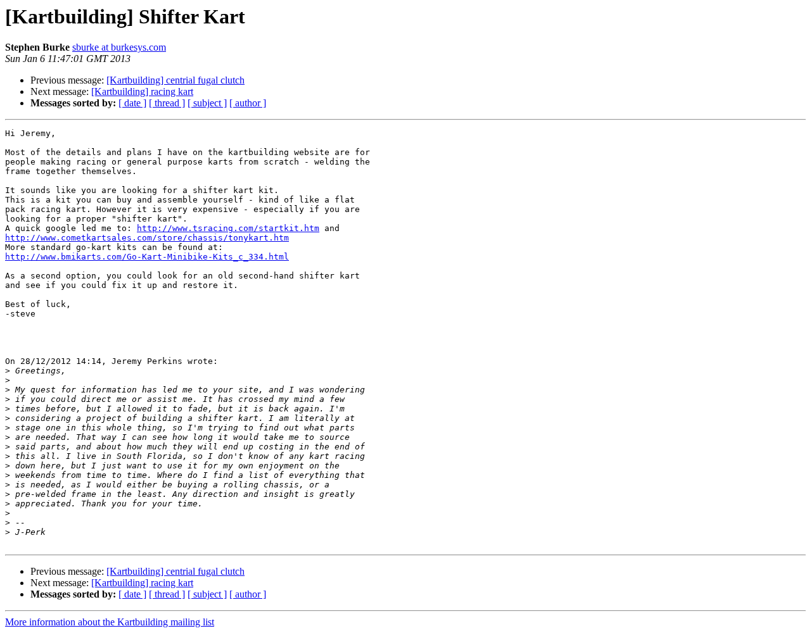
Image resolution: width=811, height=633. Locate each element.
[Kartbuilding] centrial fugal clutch (175, 80)
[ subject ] (207, 102)
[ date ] (132, 102)
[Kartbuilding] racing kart (142, 91)
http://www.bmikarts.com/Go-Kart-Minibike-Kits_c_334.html (147, 256)
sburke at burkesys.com (119, 47)
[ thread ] (167, 102)
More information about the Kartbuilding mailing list (109, 622)
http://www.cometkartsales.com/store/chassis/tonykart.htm (147, 237)
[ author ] (247, 102)
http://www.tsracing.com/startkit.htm (228, 228)
